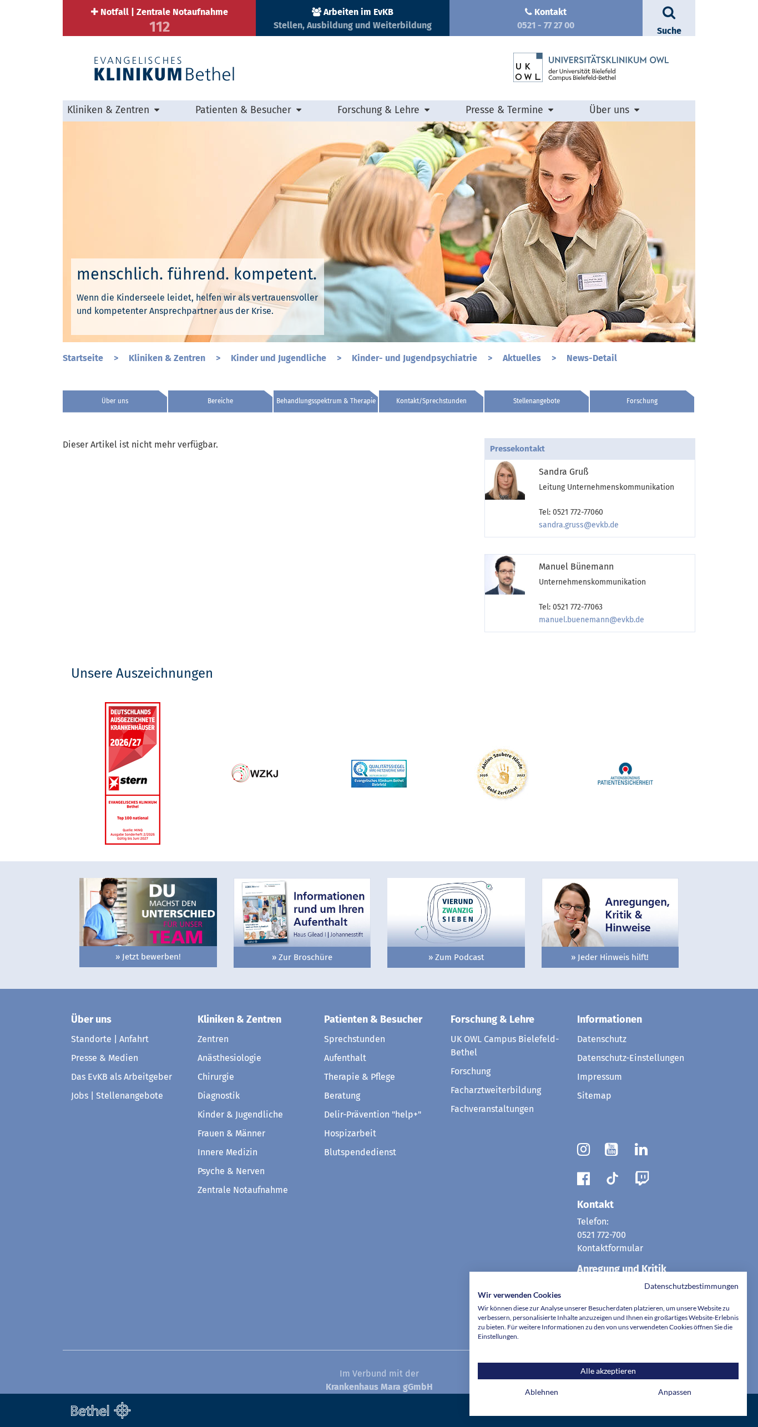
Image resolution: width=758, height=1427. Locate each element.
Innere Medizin (227, 1152)
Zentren (213, 1039)
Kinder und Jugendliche (280, 358)
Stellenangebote (536, 401)
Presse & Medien (104, 1058)
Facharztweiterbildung (496, 1090)
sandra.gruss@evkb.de (579, 525)
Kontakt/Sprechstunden (431, 401)
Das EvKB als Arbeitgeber (121, 1076)
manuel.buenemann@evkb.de (591, 619)
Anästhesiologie (229, 1058)
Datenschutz (601, 1039)
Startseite (84, 358)
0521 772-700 (601, 1235)
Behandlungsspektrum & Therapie (326, 401)
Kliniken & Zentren (168, 358)
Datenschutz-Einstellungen (630, 1058)
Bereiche (220, 401)
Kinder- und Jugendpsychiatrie (415, 358)
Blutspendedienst (360, 1152)
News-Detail (592, 358)
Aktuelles (523, 358)
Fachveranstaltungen (492, 1109)
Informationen (609, 1019)
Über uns (115, 401)
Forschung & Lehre (492, 1019)
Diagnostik (219, 1095)
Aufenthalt (345, 1058)
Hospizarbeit (350, 1133)
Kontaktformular (610, 1248)
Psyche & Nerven (231, 1171)
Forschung (642, 401)
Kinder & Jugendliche (240, 1114)
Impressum (599, 1076)
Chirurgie (216, 1076)
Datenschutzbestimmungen (691, 1286)
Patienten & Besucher (373, 1019)
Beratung (342, 1095)
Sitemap (594, 1095)
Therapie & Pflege (359, 1076)
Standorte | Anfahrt (110, 1039)
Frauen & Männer (231, 1133)
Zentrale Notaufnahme (243, 1190)
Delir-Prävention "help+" (372, 1114)
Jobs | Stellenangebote (117, 1095)
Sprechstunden (354, 1039)
